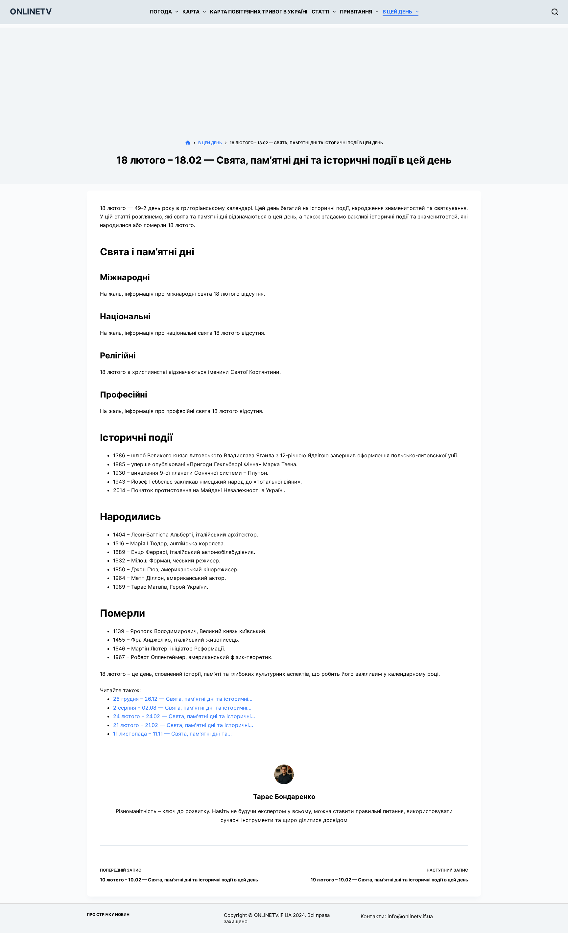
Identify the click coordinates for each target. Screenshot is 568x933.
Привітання (356, 12)
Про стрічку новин (108, 914)
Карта (191, 12)
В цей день (397, 12)
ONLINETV (31, 11)
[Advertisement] (284, 74)
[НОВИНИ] (187, 142)
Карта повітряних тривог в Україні (258, 12)
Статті (320, 12)
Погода (161, 12)
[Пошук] (555, 12)
